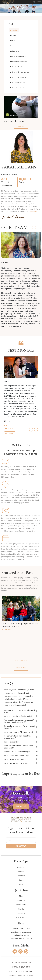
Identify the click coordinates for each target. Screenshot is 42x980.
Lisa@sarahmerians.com (21, 800)
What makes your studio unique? (17, 756)
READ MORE (6, 632)
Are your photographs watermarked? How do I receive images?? (19, 721)
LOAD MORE (21, 126)
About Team (21, 905)
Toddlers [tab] (13, 46)
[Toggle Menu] (39, 2)
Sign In (21, 909)
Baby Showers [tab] (15, 51)
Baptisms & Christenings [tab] (18, 56)
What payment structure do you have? (19, 690)
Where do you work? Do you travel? (18, 732)
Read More (33, 211)
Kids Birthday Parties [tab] (17, 82)
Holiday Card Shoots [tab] (17, 88)
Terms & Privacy (21, 918)
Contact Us (21, 913)
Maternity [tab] (13, 30)
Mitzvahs (21, 872)
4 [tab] (12, 428)
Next (39, 227)
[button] (34, 2)
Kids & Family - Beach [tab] (18, 77)
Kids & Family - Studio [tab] (17, 67)
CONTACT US (21, 806)
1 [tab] (6, 428)
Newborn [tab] (13, 35)
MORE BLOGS (21, 668)
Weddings (21, 867)
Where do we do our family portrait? (18, 716)
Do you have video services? (15, 759)
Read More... (9, 433)
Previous (34, 227)
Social (21, 880)
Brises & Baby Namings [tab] (18, 61)
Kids (21, 884)
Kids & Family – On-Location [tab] (20, 72)
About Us (21, 900)
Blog (21, 896)
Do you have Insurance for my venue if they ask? (19, 727)
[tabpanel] (21, 112)
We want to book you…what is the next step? (19, 711)
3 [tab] (10, 428)
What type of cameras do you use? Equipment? (18, 747)
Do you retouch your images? (16, 763)
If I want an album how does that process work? (17, 737)
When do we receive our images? (17, 752)
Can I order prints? (11, 742)
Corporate (21, 876)
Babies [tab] (12, 40)
